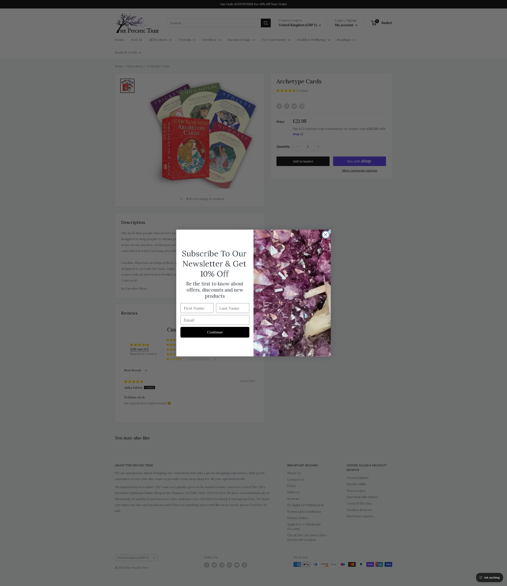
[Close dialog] (325, 234)
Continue (215, 332)
